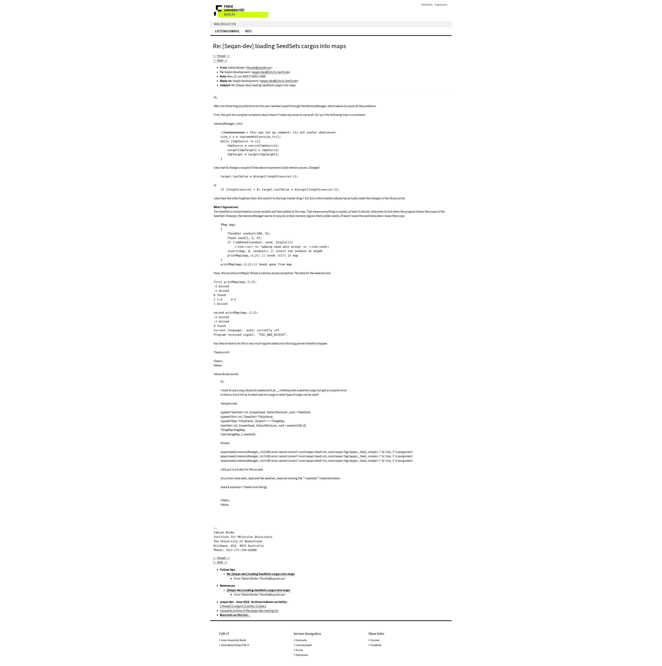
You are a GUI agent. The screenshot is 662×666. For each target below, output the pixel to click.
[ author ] (251, 606)
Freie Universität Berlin (233, 640)
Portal (299, 650)
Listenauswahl (227, 31)
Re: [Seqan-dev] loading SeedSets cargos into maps (261, 574)
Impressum (441, 4)
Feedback (375, 645)
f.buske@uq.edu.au (259, 68)
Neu (248, 31)
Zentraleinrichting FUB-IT (235, 645)
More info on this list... (235, 615)
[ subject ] (238, 606)
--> (228, 56)
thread (221, 56)
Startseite (427, 4)
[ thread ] (226, 606)
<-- (215, 56)
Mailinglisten (225, 24)
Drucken (375, 640)
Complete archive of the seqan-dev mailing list (249, 611)
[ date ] (261, 606)
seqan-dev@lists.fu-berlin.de (270, 72)
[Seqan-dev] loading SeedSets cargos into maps (258, 590)
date (220, 60)
